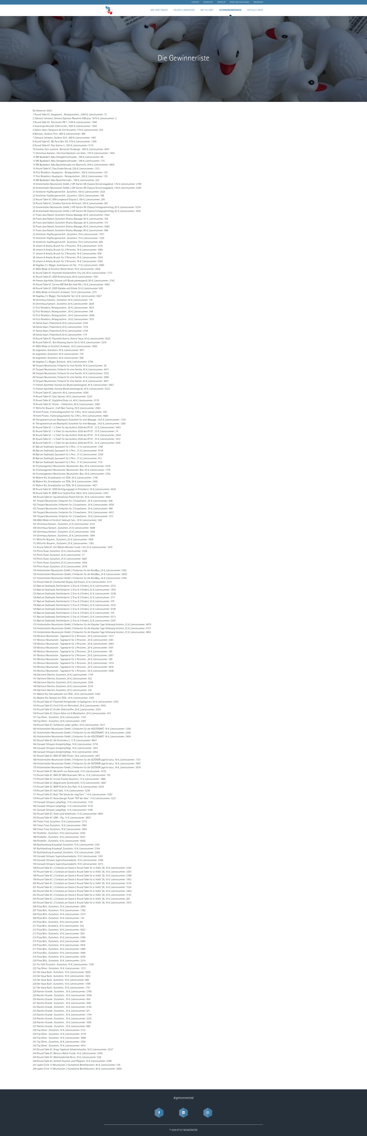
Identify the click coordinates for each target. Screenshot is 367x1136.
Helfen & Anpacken (184, 10)
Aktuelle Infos (255, 10)
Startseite (195, 2)
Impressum (221, 2)
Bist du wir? (207, 10)
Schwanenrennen (230, 10)
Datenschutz (208, 2)
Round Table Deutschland (239, 2)
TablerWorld (258, 2)
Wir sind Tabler (159, 10)
